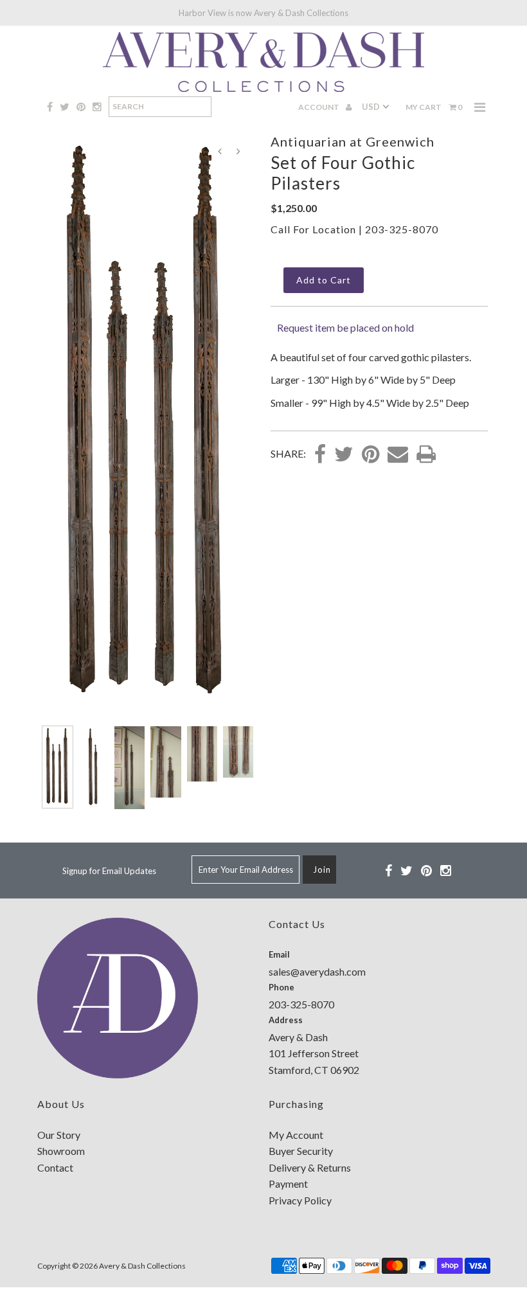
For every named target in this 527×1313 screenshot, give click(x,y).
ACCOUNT (319, 107)
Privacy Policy (300, 1200)
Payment (288, 1183)
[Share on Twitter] (343, 455)
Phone (281, 987)
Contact (55, 1167)
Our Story (58, 1135)
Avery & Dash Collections (142, 1266)
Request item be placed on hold (345, 327)
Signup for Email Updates (109, 871)
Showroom (61, 1151)
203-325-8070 (401, 229)
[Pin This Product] (370, 455)
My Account (296, 1135)
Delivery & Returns (310, 1167)
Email (279, 954)
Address (286, 1020)
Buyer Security (301, 1151)
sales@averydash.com (317, 971)
